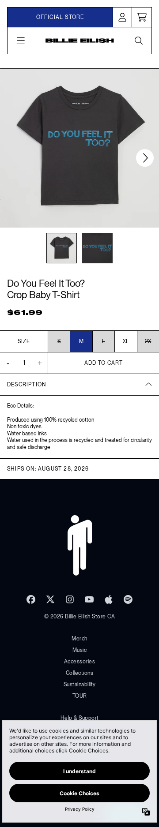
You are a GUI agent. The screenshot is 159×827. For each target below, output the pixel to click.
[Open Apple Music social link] (108, 599)
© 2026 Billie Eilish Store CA (79, 617)
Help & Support (80, 718)
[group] (61, 248)
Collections (80, 673)
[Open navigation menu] (20, 40)
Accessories (79, 662)
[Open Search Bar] (138, 40)
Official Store (60, 17)
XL (126, 341)
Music (79, 650)
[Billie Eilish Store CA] (79, 40)
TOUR (79, 696)
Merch (79, 639)
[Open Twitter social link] (50, 599)
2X (148, 341)
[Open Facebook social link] (31, 599)
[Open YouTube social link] (89, 599)
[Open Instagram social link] (70, 599)
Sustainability (80, 684)
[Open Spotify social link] (128, 599)
